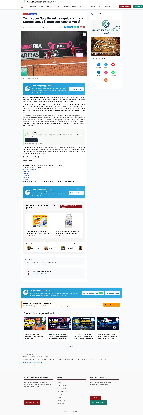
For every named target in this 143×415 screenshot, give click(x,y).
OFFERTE (57, 6)
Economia (82, 6)
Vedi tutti (71, 346)
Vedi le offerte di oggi (112, 305)
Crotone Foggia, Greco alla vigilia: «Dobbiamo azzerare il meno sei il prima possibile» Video (58, 336)
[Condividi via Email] (81, 27)
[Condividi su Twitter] (68, 27)
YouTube (26, 175)
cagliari (27, 262)
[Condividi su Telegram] (78, 27)
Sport (98, 6)
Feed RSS (49, 6)
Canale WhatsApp (94, 293)
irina (44, 262)
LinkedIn (26, 179)
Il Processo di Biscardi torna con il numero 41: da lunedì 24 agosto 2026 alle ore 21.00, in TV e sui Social (83, 336)
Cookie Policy (61, 403)
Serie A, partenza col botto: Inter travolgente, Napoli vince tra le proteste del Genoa (107, 336)
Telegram (26, 173)
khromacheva (52, 262)
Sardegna (33, 14)
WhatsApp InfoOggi (29, 169)
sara (33, 262)
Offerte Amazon (61, 385)
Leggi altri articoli (38, 274)
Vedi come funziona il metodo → (33, 362)
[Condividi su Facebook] (65, 27)
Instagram (26, 177)
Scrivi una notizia (31, 6)
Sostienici (41, 6)
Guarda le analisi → (31, 140)
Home (59, 382)
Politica (74, 6)
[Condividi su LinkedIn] (71, 27)
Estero (106, 6)
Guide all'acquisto (62, 388)
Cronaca (65, 6)
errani (38, 262)
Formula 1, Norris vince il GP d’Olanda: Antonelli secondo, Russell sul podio (34, 336)
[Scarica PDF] (84, 27)
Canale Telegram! (125, 6)
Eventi (114, 6)
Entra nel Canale (77, 89)
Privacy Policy (61, 400)
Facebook (26, 171)
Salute (91, 6)
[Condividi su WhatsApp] (74, 27)
